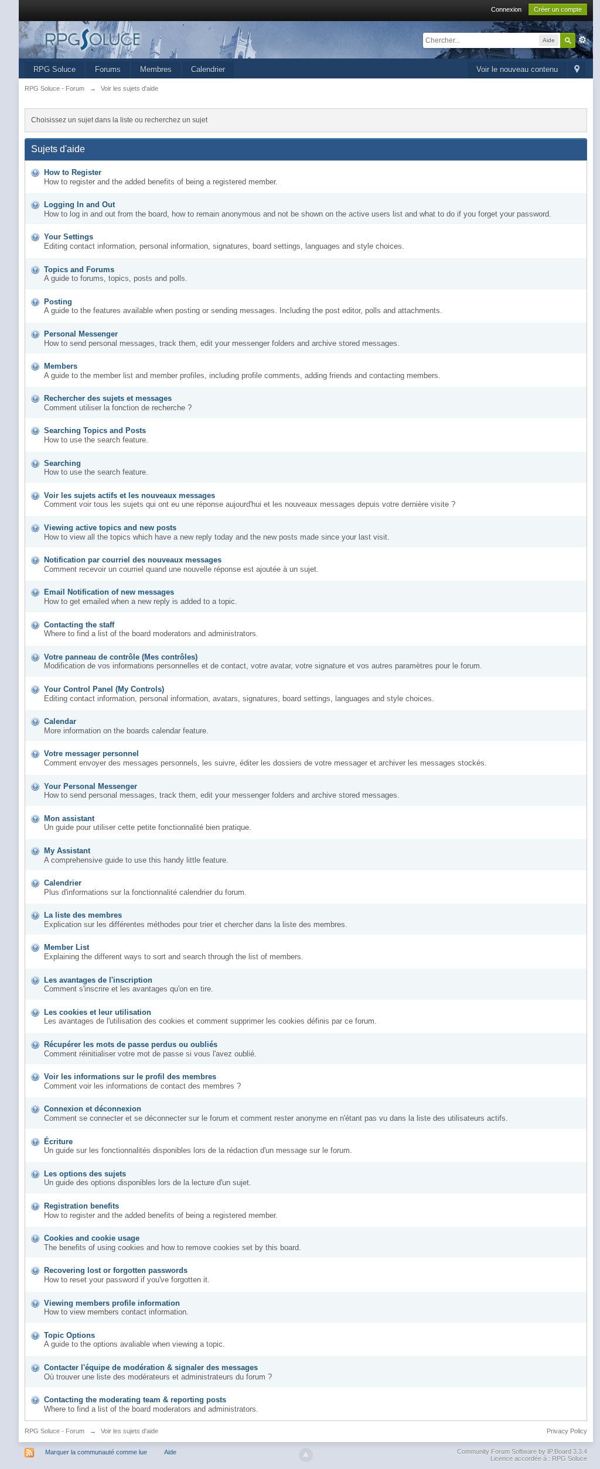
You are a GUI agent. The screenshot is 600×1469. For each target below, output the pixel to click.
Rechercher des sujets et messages (108, 398)
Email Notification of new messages (109, 592)
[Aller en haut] (306, 1455)
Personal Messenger (81, 334)
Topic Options (69, 1335)
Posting (58, 301)
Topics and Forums (79, 269)
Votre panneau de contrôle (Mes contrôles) (120, 657)
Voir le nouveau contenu (517, 69)
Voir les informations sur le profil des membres (130, 1076)
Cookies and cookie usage (91, 1238)
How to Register (72, 172)
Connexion (506, 9)
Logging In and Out (79, 204)
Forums (108, 69)
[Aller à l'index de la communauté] (129, 39)
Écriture (58, 1141)
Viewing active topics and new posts (110, 527)
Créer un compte (558, 9)
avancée (582, 39)
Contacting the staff (79, 624)
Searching (62, 463)
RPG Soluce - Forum (54, 1430)
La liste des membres (83, 915)
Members (60, 366)
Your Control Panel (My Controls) (104, 689)
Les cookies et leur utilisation (97, 1012)
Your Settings (68, 236)
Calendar (60, 721)
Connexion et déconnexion (92, 1108)
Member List (66, 947)
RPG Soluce (54, 69)
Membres (156, 69)
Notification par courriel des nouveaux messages (132, 559)
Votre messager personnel (91, 753)
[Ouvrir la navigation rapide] (576, 69)
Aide (170, 1452)
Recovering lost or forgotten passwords (116, 1270)
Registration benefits (81, 1206)
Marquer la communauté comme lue (96, 1452)
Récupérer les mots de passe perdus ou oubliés (130, 1044)
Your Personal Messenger (90, 786)
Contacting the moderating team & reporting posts (135, 1399)
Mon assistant (69, 818)
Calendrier (208, 69)
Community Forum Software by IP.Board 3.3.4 (522, 1451)
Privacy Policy (567, 1430)
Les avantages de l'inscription (98, 980)
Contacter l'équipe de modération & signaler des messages (151, 1367)
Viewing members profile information (112, 1303)
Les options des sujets (85, 1173)
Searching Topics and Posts (95, 430)
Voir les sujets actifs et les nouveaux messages (129, 495)
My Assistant (67, 850)
